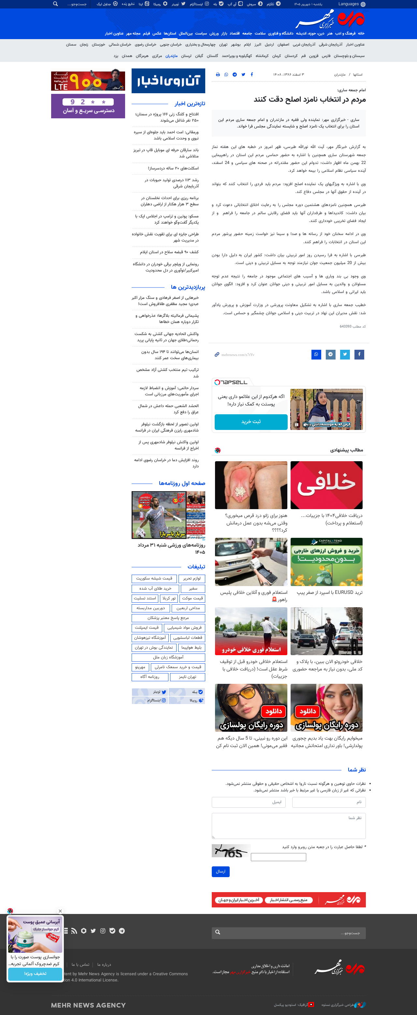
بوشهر (235, 45)
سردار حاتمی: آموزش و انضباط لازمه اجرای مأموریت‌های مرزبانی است (169, 391)
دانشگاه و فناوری (281, 34)
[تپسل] (217, 382)
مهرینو (140, 667)
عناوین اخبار (355, 45)
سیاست (201, 34)
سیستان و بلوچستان (349, 56)
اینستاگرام (197, 4)
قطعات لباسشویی (187, 638)
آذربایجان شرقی (330, 45)
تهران (223, 45)
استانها (358, 75)
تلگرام (271, 4)
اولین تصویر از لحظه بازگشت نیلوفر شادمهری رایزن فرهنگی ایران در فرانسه (167, 427)
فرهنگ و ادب (345, 34)
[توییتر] (93, 931)
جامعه (247, 34)
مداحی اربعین (188, 608)
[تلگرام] (122, 931)
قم (303, 56)
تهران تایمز (187, 677)
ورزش (214, 34)
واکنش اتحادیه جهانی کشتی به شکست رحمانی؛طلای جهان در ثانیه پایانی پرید (167, 337)
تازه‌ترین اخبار (190, 104)
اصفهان (283, 45)
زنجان (84, 45)
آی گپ (232, 4)
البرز (257, 45)
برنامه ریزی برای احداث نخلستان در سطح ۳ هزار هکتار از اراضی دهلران (170, 201)
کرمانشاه (262, 56)
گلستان (212, 56)
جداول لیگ (104, 4)
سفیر (193, 588)
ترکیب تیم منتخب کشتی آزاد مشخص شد (168, 373)
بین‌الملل (186, 34)
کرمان (276, 56)
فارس (326, 56)
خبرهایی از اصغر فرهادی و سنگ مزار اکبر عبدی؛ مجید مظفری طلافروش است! (165, 301)
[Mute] (306, 425)
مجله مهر (133, 34)
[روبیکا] (84, 931)
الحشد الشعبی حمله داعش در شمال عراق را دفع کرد (168, 409)
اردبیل (269, 45)
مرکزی (157, 56)
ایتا (141, 4)
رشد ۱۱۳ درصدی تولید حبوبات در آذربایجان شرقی (172, 183)
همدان (127, 56)
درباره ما (104, 965)
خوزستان (98, 45)
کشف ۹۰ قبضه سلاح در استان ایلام (169, 252)
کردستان (291, 56)
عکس (156, 34)
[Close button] (60, 911)
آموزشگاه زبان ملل (168, 657)
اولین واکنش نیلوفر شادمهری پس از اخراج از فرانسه (168, 445)
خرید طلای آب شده (155, 588)
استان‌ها (170, 34)
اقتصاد (235, 34)
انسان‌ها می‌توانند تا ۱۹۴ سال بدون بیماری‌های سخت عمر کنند (170, 355)
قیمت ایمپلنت (147, 628)
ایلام (247, 45)
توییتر (176, 4)
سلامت (260, 34)
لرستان (186, 56)
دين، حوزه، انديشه (310, 34)
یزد (116, 56)
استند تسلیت (145, 598)
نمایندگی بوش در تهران (154, 647)
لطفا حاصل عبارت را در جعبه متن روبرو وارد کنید (324, 847)
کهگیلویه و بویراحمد (237, 56)
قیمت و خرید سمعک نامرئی (178, 667)
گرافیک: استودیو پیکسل (291, 1005)
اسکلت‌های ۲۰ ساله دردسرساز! (173, 168)
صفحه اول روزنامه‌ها (182, 483)
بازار (224, 34)
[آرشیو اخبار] (65, 931)
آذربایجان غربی (304, 45)
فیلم (146, 34)
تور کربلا (169, 598)
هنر (330, 34)
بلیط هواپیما (191, 647)
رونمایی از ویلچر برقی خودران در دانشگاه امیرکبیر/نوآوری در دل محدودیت (166, 267)
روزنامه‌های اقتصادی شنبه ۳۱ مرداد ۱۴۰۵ (170, 549)
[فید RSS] (74, 931)
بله (215, 4)
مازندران (171, 56)
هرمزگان (142, 56)
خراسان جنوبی (171, 45)
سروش (252, 4)
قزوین (313, 56)
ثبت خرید (251, 422)
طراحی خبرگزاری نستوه (338, 1005)
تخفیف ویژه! (35, 974)
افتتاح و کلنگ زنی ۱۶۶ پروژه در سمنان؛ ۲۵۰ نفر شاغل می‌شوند (167, 117)
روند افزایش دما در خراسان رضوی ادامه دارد (166, 463)
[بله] (112, 931)
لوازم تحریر (192, 578)
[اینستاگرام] (103, 931)
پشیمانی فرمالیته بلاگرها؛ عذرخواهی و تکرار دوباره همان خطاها (167, 319)
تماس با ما (80, 965)
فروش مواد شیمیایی (184, 628)
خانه (361, 34)
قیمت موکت (192, 598)
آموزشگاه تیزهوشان (150, 638)
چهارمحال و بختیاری (200, 45)
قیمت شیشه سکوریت (154, 578)
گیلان (199, 56)
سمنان (71, 45)
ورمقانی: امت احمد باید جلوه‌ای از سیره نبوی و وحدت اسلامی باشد (166, 135)
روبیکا (157, 4)
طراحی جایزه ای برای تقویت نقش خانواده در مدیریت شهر (165, 237)
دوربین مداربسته (151, 608)
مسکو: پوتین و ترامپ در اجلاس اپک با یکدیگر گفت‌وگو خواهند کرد (167, 219)
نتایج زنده (129, 4)
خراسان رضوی (145, 45)
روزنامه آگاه (149, 677)
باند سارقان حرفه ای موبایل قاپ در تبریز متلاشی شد (166, 153)
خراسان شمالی (120, 45)
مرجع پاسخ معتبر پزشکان (168, 618)
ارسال (220, 871)
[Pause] (297, 425)
